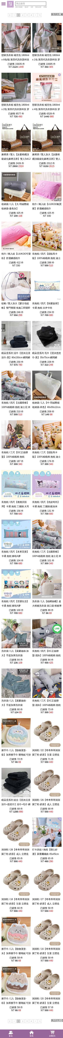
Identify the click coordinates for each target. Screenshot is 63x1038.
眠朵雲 (26, 7)
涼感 (32, 7)
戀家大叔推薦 (18, 7)
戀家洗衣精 (38, 7)
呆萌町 (45, 7)
